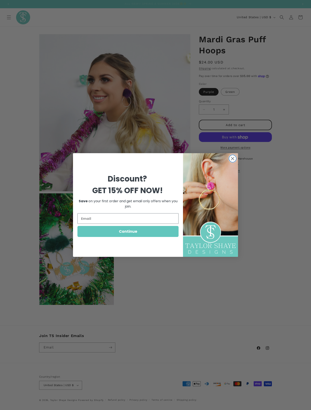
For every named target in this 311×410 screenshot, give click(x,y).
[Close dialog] (232, 158)
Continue (128, 231)
